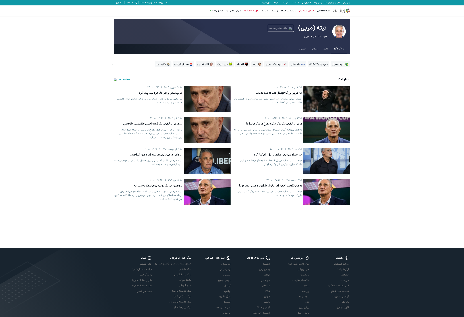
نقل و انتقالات (251, 11)
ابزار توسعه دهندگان (338, 286)
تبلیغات (276, 2)
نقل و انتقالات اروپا (142, 280)
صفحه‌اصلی (323, 11)
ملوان (267, 297)
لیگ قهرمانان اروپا (181, 291)
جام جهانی (146, 264)
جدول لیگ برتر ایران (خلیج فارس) (173, 264)
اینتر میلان (225, 269)
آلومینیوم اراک (263, 307)
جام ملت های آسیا (142, 269)
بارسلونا (227, 275)
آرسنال (227, 286)
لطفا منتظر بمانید (278, 28)
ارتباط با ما (343, 269)
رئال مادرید (224, 297)
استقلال (266, 264)
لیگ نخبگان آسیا (182, 296)
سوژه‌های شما (265, 2)
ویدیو (275, 11)
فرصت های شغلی (339, 291)
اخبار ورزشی (306, 2)
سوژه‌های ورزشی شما (298, 264)
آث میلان (226, 264)
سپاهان (266, 286)
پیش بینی (346, 2)
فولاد (267, 291)
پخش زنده (318, 2)
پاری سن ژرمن (144, 291)
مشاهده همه (124, 79)
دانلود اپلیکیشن (340, 264)
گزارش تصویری (233, 11)
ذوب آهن (265, 280)
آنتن (307, 302)
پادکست (296, 2)
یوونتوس (226, 313)
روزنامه (265, 11)
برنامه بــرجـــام (288, 11)
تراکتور (266, 275)
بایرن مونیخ (224, 280)
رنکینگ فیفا (146, 275)
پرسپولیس (264, 269)
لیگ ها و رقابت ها (300, 280)
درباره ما (344, 280)
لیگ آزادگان (185, 269)
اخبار (325, 49)
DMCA (345, 302)
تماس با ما (286, 2)
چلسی (227, 291)
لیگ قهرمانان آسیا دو (180, 302)
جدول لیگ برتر (306, 11)
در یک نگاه (339, 49)
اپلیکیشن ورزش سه (332, 2)
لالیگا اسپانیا (185, 280)
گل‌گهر (267, 302)
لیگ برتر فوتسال (182, 307)
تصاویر (302, 49)
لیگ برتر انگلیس (182, 275)
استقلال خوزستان (261, 313)
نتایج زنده (217, 11)
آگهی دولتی (343, 307)
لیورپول (227, 302)
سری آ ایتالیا (185, 285)
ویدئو (306, 286)
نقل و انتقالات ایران (141, 286)
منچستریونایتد (223, 307)
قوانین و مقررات (340, 297)
